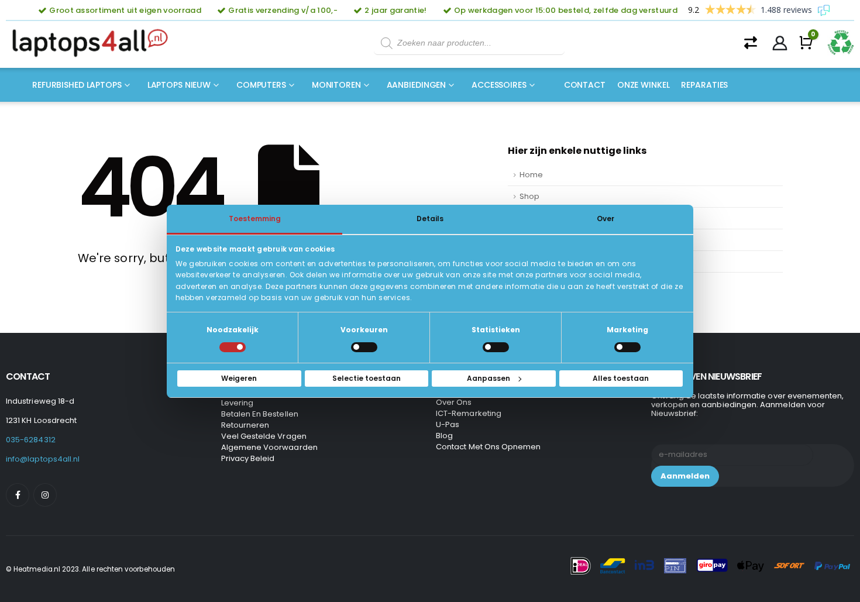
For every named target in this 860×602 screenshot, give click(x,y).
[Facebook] (17, 495)
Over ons (454, 402)
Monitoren (336, 85)
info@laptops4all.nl (43, 459)
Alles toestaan (621, 378)
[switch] (364, 347)
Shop (529, 196)
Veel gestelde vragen (264, 436)
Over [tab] (605, 218)
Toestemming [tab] (255, 218)
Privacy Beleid (248, 458)
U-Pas (447, 424)
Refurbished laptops (77, 85)
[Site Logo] (93, 43)
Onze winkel (643, 85)
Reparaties (704, 85)
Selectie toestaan (366, 378)
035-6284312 (31, 439)
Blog (444, 435)
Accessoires (499, 85)
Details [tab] (430, 218)
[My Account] (780, 43)
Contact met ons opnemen (488, 446)
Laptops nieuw (179, 85)
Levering (237, 402)
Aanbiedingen (416, 85)
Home (531, 175)
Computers (261, 85)
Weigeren (239, 378)
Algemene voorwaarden (269, 447)
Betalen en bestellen (259, 413)
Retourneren (245, 425)
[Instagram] (45, 495)
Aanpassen (488, 378)
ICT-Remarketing (468, 413)
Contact (585, 85)
